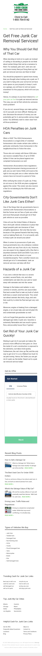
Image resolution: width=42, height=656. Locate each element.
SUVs (8, 543)
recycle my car (23, 581)
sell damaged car (8, 586)
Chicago (5, 606)
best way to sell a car (9, 581)
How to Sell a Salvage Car (15, 460)
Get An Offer (7, 627)
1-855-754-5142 (21, 19)
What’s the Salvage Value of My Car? (19, 488)
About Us (26, 627)
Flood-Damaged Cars (13, 548)
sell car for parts (8, 588)
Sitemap (36, 642)
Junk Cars (9, 533)
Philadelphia (17, 609)
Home (5, 29)
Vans (8, 551)
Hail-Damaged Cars (12, 561)
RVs (7, 558)
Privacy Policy (27, 634)
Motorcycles (10, 553)
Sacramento (17, 611)
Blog (4, 634)
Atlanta (5, 604)
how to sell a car (24, 584)
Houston (16, 604)
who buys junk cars (24, 588)
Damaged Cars (11, 538)
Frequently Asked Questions (11, 629)
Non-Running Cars (12, 541)
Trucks (8, 546)
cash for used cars (9, 584)
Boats (8, 556)
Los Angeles (7, 611)
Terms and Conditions (30, 631)
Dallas (5, 609)
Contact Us (26, 629)
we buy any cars (24, 586)
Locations (6, 631)
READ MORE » (29, 468)
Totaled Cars (10, 535)
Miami (16, 606)
